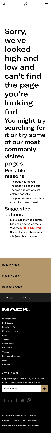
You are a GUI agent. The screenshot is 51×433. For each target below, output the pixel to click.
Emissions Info (8, 327)
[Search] (4, 4)
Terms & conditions (30, 420)
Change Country (9, 319)
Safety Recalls (8, 343)
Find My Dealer (11, 275)
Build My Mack (11, 264)
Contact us (6, 364)
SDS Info (6, 339)
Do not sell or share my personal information (21, 425)
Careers (5, 352)
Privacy (16, 420)
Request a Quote (12, 286)
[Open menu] (46, 4)
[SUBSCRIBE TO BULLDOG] (44, 388)
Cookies (5, 420)
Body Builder (7, 323)
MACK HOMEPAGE (31, 227)
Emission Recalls (9, 348)
